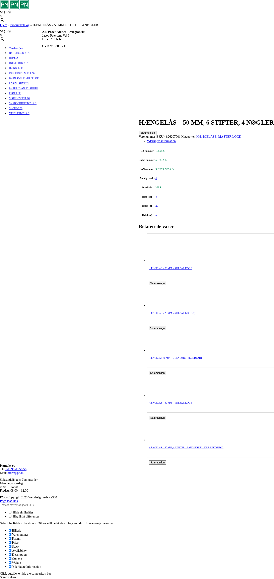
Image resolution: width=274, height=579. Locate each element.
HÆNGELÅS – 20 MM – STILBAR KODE (170, 268)
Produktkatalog (19, 25)
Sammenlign (147, 132)
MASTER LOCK (229, 136)
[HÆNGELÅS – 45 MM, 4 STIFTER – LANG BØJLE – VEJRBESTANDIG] (165, 440)
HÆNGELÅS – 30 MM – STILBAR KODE (170, 402)
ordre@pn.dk (15, 472)
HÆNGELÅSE (206, 136)
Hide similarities (22, 512)
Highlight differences (26, 516)
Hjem (3, 25)
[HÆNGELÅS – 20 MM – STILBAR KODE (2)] (165, 305)
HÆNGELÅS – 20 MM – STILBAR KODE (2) (172, 313)
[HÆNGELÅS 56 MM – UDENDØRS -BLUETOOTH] (165, 350)
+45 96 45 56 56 (15, 469)
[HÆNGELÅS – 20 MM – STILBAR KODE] (165, 260)
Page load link (9, 501)
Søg (2, 11)
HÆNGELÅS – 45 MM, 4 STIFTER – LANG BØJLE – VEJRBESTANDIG (186, 447)
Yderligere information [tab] (161, 141)
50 (156, 214)
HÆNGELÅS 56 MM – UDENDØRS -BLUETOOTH (175, 358)
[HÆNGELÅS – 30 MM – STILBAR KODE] (165, 395)
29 (156, 205)
